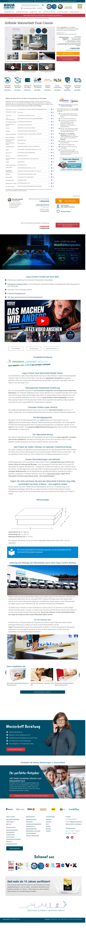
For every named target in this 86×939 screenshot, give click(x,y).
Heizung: (8, 156)
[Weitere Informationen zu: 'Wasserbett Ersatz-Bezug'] (52, 143)
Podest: (7, 162)
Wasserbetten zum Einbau (33, 831)
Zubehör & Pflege (22, 12)
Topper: (7, 149)
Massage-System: (10, 180)
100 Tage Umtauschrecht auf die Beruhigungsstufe (25, 297)
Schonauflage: (9, 177)
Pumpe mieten (10, 837)
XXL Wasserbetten (31, 833)
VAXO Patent (10, 821)
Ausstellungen (62, 12)
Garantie (62, 133)
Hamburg (48, 821)
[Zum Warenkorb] (79, 6)
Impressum (47, 919)
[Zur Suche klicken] (43, 5)
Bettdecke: (8, 174)
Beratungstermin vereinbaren (73, 824)
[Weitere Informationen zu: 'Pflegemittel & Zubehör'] (52, 183)
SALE (39, 12)
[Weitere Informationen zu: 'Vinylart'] (52, 127)
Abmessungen (34, 348)
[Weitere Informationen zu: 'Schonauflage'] (52, 177)
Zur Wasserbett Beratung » (15, 749)
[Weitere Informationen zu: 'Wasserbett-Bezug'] (52, 137)
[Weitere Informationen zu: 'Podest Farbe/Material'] (52, 164)
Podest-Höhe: (9, 167)
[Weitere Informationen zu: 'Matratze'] (52, 131)
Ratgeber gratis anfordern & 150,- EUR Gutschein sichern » (32, 796)
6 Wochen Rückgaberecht (43, 1)
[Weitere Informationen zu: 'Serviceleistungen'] (52, 186)
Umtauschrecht (10, 834)
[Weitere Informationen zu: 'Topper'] (52, 149)
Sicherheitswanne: (10, 146)
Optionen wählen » (68, 53)
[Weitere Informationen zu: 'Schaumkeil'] (52, 115)
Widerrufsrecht (64, 919)
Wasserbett (64, 27)
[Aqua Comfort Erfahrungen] (43, 895)
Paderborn (48, 819)
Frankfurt (48, 831)
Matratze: (8, 131)
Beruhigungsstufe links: (11, 122)
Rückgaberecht (10, 832)
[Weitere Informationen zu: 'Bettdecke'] (52, 174)
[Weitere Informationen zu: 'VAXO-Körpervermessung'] (52, 118)
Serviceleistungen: (10, 186)
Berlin (47, 824)
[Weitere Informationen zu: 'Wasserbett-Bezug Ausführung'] (52, 140)
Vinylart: (7, 128)
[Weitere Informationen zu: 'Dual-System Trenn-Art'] (52, 109)
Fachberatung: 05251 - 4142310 (32, 8)
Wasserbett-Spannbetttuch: (9, 171)
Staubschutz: (9, 152)
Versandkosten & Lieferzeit (13, 839)
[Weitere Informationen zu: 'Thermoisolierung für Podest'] (52, 158)
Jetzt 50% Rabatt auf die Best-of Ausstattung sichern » (42, 15)
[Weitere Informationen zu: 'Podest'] (52, 161)
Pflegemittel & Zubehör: (11, 183)
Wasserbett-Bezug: (10, 137)
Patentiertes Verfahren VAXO (17, 284)
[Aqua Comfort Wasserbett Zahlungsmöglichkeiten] (42, 814)
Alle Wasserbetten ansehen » (42, 692)
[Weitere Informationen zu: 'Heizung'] (52, 155)
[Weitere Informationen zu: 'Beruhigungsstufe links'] (52, 121)
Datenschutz (54, 919)
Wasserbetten (9, 12)
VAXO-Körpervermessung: (10, 119)
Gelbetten (33, 12)
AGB (59, 919)
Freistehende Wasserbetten (33, 824)
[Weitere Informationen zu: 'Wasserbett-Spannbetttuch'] (52, 171)
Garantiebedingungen (12, 830)
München (48, 828)
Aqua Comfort (6, 919)
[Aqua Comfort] (9, 6)
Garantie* (62, 139)
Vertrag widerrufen (14, 848)
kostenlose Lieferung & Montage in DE (64, 38)
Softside (62, 105)
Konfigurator (74, 12)
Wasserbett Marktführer (12, 819)
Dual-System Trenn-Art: (11, 109)
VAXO (66, 44)
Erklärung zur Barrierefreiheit (75, 919)
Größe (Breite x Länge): (11, 112)
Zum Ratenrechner (76, 39)
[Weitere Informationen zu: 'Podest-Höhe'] (52, 167)
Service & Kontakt (49, 12)
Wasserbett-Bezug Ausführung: (10, 140)
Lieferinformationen (51, 348)
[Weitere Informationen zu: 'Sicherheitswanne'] (52, 146)
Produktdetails (16, 348)
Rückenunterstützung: (11, 134)
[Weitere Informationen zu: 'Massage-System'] (52, 180)
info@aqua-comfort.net (76, 821)
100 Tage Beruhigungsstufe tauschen (65, 1)
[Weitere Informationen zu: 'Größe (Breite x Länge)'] (52, 112)
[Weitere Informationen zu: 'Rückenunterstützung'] (52, 134)
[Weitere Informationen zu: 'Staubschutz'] (52, 152)
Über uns (8, 824)
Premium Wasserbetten (32, 835)
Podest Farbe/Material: (11, 165)
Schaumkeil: (9, 115)
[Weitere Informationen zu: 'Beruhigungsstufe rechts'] (52, 124)
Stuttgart (48, 826)
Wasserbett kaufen (53, 474)
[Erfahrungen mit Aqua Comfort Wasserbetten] (52, 6)
